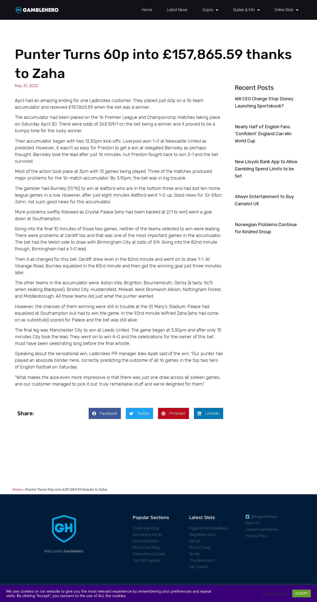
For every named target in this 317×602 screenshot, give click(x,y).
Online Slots (283, 9)
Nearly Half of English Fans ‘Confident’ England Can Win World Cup (263, 134)
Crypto (207, 9)
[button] (105, 413)
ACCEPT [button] (301, 593)
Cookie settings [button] (275, 593)
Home (147, 9)
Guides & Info (244, 9)
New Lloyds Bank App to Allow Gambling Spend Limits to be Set (266, 169)
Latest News (177, 9)
